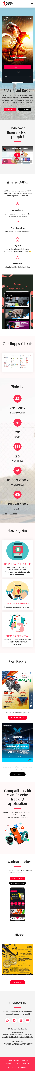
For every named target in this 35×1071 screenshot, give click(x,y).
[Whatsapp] (7, 1020)
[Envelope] (27, 1020)
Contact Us (25, 1063)
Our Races (9, 1063)
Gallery (17, 1063)
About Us (9, 1061)
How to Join (24, 1061)
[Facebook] (14, 1020)
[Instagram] (21, 1020)
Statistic (16, 1061)
